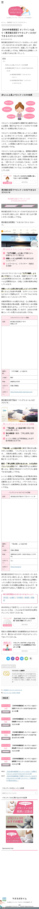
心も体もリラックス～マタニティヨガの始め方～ (19, 902)
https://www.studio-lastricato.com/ (21, 392)
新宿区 (27, 598)
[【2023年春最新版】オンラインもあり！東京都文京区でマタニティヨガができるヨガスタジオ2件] (22, 658)
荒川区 (5, 598)
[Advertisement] (19, 871)
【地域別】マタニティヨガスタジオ (12, 690)
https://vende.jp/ (16, 567)
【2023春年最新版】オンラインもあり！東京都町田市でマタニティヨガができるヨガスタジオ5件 (25, 735)
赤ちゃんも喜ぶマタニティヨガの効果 (17, 65)
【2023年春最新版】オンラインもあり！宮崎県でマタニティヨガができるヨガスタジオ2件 (25, 721)
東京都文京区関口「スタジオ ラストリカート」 (21, 76)
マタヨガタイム (19, 898)
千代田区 (19, 598)
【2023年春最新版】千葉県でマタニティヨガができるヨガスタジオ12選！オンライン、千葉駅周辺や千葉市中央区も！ (21, 778)
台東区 (12, 598)
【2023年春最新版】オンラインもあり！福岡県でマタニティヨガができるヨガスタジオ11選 (25, 761)
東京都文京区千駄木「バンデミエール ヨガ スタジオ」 (21, 82)
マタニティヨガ (7, 692)
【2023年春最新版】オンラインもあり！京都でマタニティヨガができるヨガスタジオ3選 (25, 708)
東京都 (18, 692)
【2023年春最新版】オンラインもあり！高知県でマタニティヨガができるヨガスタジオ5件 (25, 748)
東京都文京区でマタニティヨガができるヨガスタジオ (20, 69)
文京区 (14, 692)
